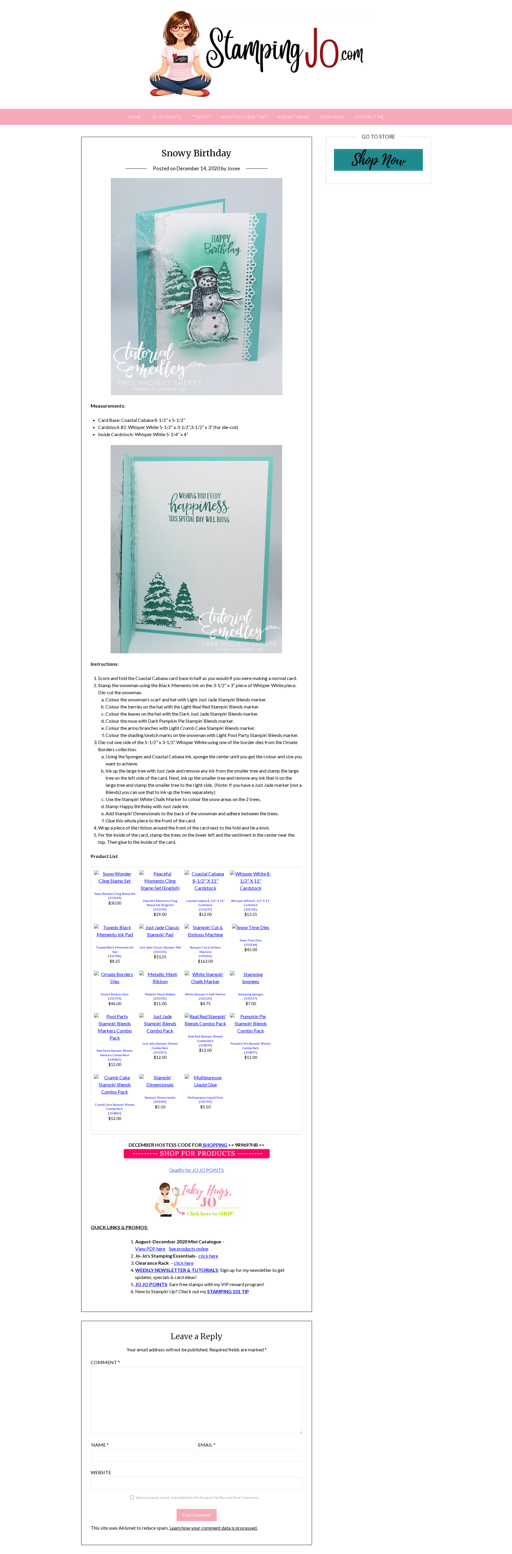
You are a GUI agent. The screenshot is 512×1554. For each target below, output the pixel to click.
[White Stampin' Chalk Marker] (205, 981)
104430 (160, 1101)
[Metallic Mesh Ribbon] (160, 981)
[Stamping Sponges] (250, 981)
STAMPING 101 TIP (228, 1291)
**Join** (201, 117)
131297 (205, 909)
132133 (205, 998)
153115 (160, 952)
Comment (105, 1362)
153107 (160, 1052)
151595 (160, 909)
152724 (114, 998)
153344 (114, 898)
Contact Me (369, 117)
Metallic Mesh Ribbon (160, 994)
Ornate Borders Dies (115, 994)
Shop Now (332, 117)
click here (208, 1256)
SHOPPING (214, 1145)
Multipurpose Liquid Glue (205, 1097)
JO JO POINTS (167, 117)
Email (206, 1444)
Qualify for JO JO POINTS (196, 1170)
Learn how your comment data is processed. (213, 1528)
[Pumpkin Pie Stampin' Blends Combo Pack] (250, 1030)
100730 (250, 909)
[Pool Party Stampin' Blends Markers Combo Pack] (114, 1037)
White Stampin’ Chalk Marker (205, 994)
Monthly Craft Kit (245, 117)
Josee (233, 168)
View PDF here (150, 1248)
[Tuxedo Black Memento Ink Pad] (114, 934)
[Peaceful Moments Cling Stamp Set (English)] (160, 888)
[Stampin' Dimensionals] (160, 1084)
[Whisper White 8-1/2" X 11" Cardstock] (250, 888)
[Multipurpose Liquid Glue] (205, 1084)
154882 (114, 1113)
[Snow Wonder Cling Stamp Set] (114, 881)
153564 (250, 944)
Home (134, 117)
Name (100, 1444)
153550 (160, 998)
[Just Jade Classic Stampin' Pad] (160, 934)
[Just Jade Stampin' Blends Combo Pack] (160, 1030)
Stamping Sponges (250, 994)
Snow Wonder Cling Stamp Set (114, 893)
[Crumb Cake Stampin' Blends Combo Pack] (114, 1091)
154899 (205, 1045)
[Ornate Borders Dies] (114, 981)
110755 (205, 1101)
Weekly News (293, 117)
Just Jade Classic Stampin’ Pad (160, 947)
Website (101, 1472)
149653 (205, 956)
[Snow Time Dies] (250, 927)
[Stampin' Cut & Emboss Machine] (205, 934)
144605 (114, 1059)
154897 (250, 1052)
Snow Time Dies (251, 940)
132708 (114, 956)
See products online (188, 1248)
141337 (250, 998)
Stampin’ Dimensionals (160, 1097)
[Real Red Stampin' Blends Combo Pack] (205, 1023)
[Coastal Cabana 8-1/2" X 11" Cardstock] (205, 888)
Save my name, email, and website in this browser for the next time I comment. (197, 1497)
